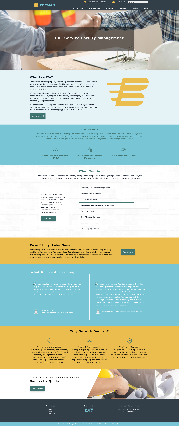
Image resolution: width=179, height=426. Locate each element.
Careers (123, 8)
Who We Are (78, 8)
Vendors (135, 8)
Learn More (48, 218)
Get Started (38, 116)
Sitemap (107, 424)
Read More (128, 252)
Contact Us (37, 389)
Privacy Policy (116, 424)
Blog (146, 8)
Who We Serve (94, 8)
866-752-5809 (71, 378)
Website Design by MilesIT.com (93, 424)
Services (109, 8)
